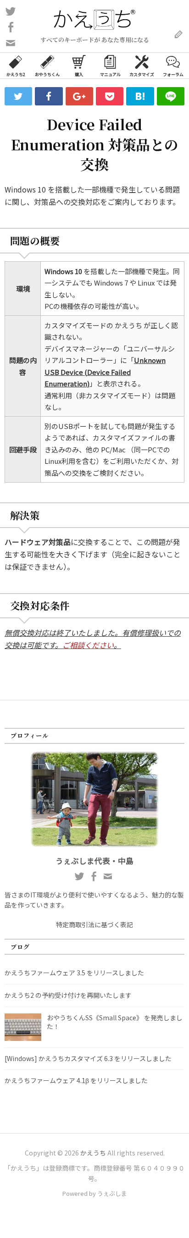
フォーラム (173, 74)
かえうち (93, 1152)
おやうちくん (47, 74)
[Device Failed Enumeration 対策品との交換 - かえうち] (140, 96)
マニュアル (110, 74)
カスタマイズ (141, 74)
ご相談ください (88, 644)
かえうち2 (15, 74)
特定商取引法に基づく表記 (94, 924)
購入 (79, 74)
